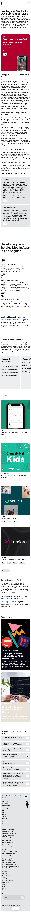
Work (3, 811)
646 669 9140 (6, 805)
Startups (4, 884)
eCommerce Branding (8, 839)
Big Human (5, 905)
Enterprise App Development (10, 859)
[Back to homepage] (1, 2)
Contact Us (5, 809)
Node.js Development (8, 862)
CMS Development (7, 861)
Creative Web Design (8, 835)
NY (3, 803)
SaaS (4, 886)
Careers (4, 815)
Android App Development (10, 851)
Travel (4, 877)
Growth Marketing (7, 842)
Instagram (5, 822)
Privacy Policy (20, 905)
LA (5, 803)
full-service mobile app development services (17, 319)
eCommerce (6, 875)
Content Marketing (7, 840)
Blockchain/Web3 (7, 881)
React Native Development (10, 857)
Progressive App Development (11, 866)
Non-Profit (5, 888)
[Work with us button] (25, 797)
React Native (20, 302)
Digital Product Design (8, 831)
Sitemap (4, 818)
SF (7, 803)
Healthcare (5, 882)
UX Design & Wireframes (9, 833)
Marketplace (6, 890)
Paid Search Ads (7, 844)
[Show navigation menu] (29, 2)
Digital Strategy (6, 837)
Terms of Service (12, 905)
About (4, 816)
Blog (3, 813)
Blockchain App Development (10, 868)
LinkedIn (4, 824)
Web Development (7, 855)
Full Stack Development (9, 864)
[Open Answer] (27, 738)
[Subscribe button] (22, 897)
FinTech (4, 873)
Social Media (6, 879)
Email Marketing (7, 846)
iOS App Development (8, 853)
